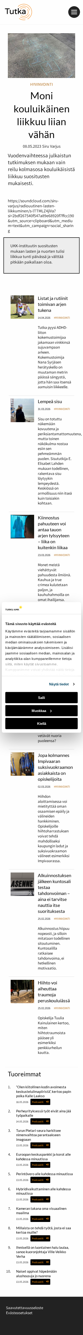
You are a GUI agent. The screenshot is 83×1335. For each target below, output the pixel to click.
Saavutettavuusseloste (24, 1307)
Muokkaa (39, 711)
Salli (41, 698)
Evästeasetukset (19, 1312)
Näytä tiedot (59, 684)
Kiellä (41, 724)
